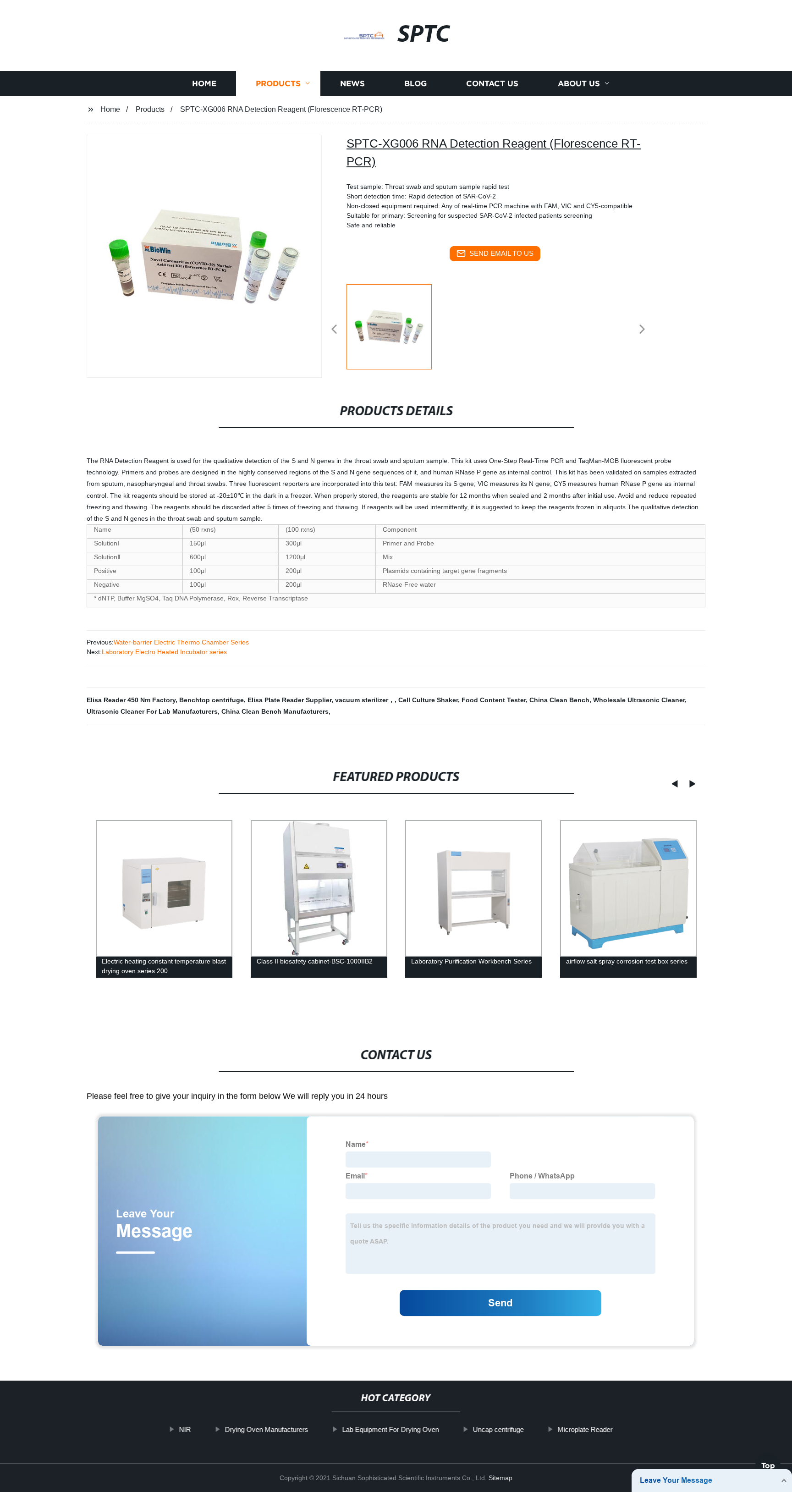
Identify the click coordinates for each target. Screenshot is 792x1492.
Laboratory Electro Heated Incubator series (164, 651)
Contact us (492, 83)
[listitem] (396, 325)
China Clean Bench (559, 700)
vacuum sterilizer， (365, 700)
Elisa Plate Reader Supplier (289, 700)
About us (579, 83)
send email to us (501, 253)
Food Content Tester (494, 700)
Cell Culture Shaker (428, 700)
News (352, 83)
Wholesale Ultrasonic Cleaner (639, 700)
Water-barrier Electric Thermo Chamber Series (181, 642)
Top (768, 1465)
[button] (334, 330)
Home (204, 83)
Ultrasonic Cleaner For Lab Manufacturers (152, 711)
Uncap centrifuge (498, 1429)
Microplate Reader (585, 1429)
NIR (185, 1429)
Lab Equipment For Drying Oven (390, 1429)
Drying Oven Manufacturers (266, 1429)
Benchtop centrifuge (211, 700)
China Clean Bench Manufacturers (275, 711)
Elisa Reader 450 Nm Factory (131, 700)
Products (278, 83)
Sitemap (500, 1477)
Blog (415, 83)
